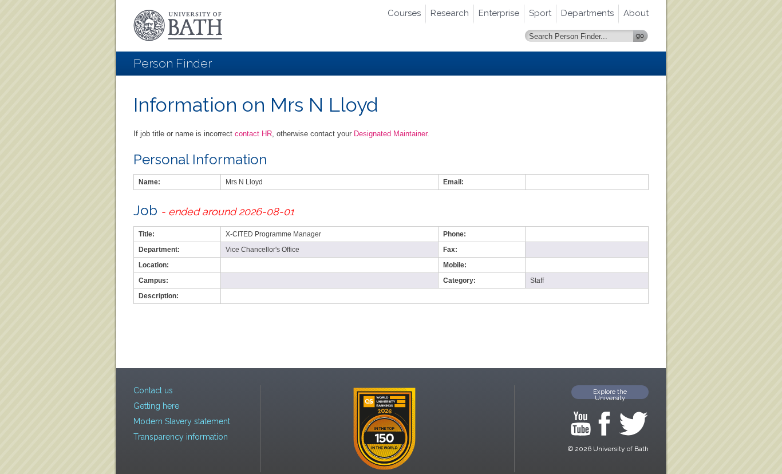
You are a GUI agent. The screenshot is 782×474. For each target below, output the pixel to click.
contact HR (253, 133)
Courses (404, 13)
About (636, 13)
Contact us (153, 390)
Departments (587, 13)
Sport (540, 13)
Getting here (156, 405)
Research (450, 13)
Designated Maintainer (390, 133)
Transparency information (180, 436)
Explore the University (610, 393)
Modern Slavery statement (181, 421)
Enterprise (499, 13)
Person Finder (172, 63)
